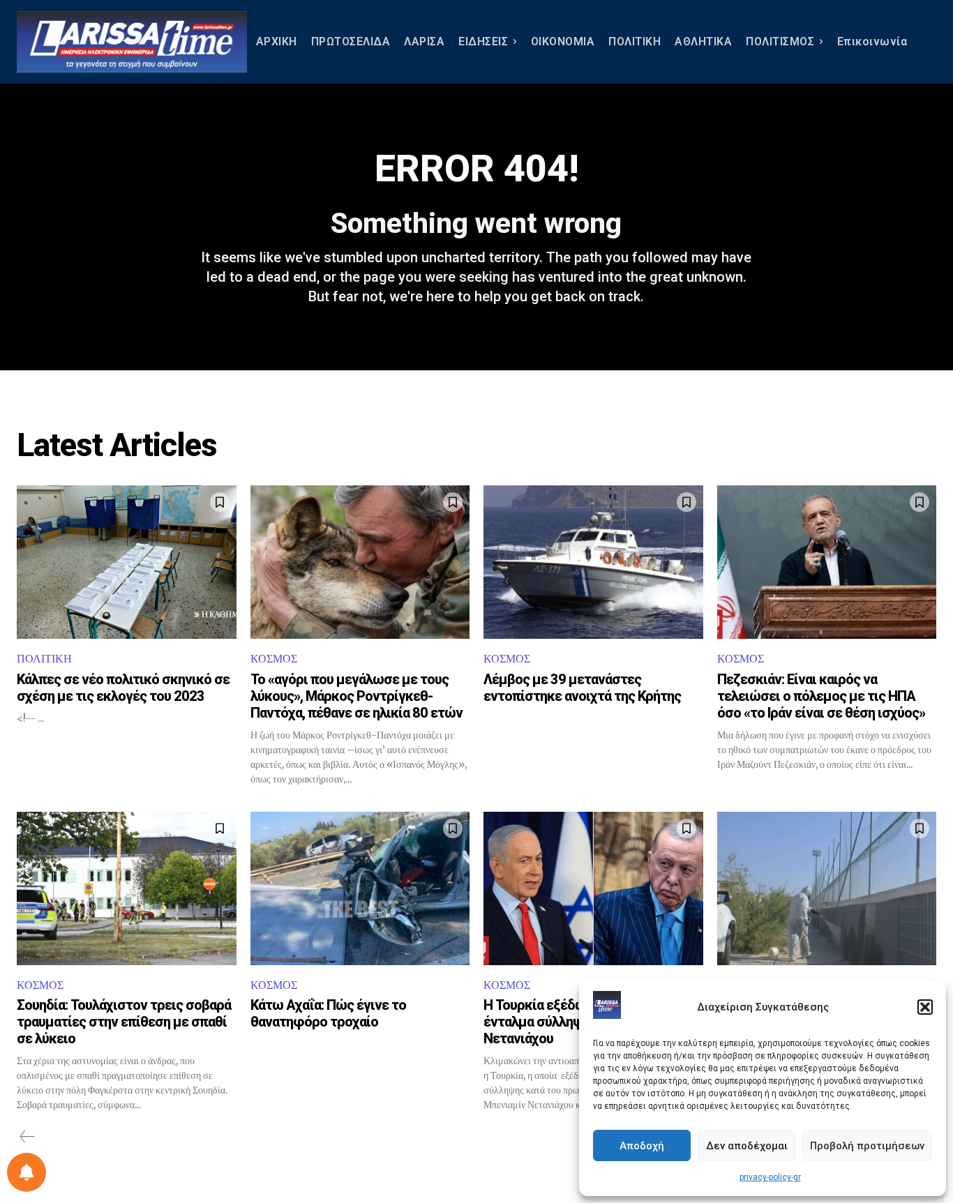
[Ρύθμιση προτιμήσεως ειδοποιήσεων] (26, 1172)
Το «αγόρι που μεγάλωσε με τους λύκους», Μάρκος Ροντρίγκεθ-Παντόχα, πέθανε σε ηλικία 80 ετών (356, 696)
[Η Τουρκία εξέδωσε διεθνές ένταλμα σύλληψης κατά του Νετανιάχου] (593, 888)
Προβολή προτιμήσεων (867, 1146)
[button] (925, 1007)
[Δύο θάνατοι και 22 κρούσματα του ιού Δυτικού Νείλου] (827, 888)
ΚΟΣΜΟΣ (273, 658)
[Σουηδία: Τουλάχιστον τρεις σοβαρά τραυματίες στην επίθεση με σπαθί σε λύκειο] (127, 888)
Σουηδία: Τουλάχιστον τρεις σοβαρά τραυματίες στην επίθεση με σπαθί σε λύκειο (124, 1022)
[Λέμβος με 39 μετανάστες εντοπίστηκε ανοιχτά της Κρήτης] (593, 562)
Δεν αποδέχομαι (747, 1146)
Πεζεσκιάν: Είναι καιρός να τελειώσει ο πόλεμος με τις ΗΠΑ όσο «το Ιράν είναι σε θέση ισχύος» (821, 696)
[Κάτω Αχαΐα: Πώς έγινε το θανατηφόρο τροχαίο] (360, 888)
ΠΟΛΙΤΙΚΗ (44, 658)
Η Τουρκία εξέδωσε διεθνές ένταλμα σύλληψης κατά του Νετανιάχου (568, 1022)
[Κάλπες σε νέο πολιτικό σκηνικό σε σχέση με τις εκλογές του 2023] (127, 562)
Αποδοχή (642, 1146)
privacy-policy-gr (770, 1177)
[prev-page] (27, 1136)
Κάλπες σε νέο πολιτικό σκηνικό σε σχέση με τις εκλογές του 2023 (123, 687)
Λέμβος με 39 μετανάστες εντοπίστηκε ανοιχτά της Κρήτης (582, 687)
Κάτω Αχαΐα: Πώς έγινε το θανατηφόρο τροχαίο (328, 1013)
